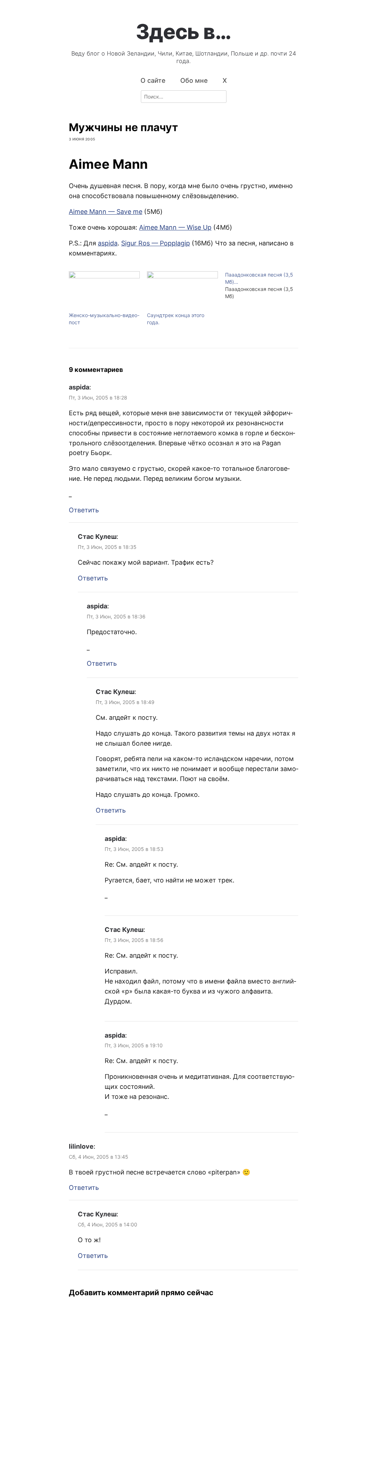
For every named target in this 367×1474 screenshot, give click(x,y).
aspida (108, 243)
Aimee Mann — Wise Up (175, 227)
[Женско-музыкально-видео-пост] (104, 291)
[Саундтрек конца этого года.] (182, 291)
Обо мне (194, 80)
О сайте (153, 80)
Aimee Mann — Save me (105, 211)
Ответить (84, 510)
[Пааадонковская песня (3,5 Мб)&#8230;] (264, 285)
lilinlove (81, 1146)
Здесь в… (183, 31)
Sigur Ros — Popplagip (155, 243)
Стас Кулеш (97, 536)
